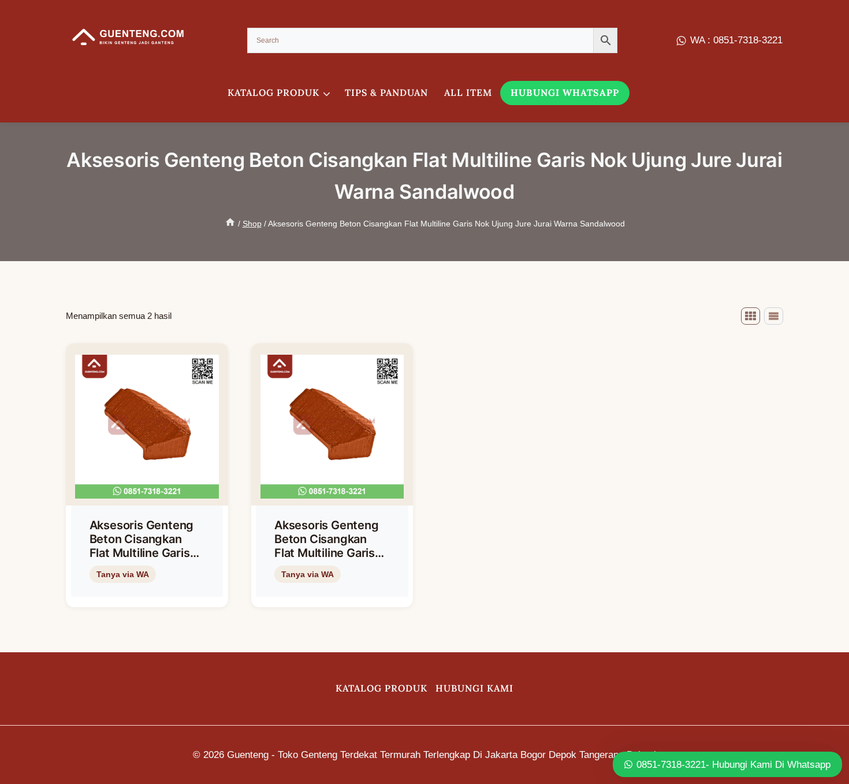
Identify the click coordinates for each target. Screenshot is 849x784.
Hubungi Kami (474, 688)
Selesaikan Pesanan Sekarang (145, 593)
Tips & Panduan (386, 92)
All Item (468, 92)
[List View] (773, 316)
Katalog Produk (381, 688)
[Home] (230, 223)
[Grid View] (750, 316)
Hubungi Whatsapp (565, 92)
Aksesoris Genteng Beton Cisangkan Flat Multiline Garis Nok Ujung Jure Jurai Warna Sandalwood (146, 553)
